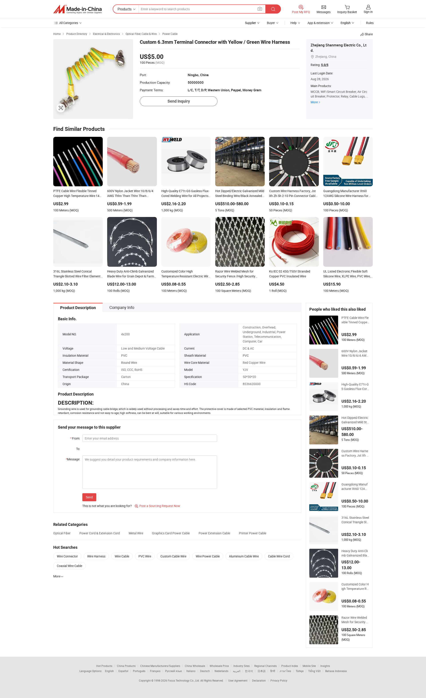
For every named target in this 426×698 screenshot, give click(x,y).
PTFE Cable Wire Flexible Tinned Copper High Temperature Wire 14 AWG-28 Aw (355, 320)
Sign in (368, 12)
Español (123, 671)
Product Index (289, 666)
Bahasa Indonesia (336, 671)
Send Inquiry (179, 101)
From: (75, 438)
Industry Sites (241, 666)
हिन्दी (272, 671)
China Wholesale (195, 666)
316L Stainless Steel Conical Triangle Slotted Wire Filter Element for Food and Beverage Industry (355, 519)
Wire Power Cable (208, 556)
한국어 (249, 671)
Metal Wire (136, 533)
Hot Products (104, 666)
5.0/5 (324, 65)
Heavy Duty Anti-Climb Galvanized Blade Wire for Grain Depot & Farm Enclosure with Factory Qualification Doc (355, 553)
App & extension (319, 23)
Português (139, 671)
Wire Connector (67, 556)
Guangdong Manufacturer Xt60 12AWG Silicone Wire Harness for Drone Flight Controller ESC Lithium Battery (355, 486)
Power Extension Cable (214, 533)
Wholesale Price (219, 666)
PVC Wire (144, 556)
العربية (236, 671)
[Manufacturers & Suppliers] (77, 9)
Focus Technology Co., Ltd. (184, 680)
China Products (126, 666)
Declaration (259, 680)
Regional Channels (265, 666)
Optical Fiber (62, 533)
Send (89, 497)
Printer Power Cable (252, 533)
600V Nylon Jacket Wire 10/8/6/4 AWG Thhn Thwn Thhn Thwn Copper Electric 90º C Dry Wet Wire (355, 353)
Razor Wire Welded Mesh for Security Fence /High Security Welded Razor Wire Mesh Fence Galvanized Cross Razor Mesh (355, 619)
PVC (124, 355)
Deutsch (205, 671)
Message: (73, 459)
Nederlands (221, 671)
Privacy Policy (278, 680)
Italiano (190, 671)
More (314, 102)
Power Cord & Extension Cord (99, 533)
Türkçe (300, 671)
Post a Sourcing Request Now (157, 506)
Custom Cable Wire (173, 556)
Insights (325, 666)
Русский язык (173, 671)
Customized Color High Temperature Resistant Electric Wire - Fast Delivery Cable (355, 586)
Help (293, 23)
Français (155, 671)
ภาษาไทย (285, 671)
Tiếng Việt (314, 671)
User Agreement (237, 680)
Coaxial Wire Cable (69, 566)
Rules (370, 23)
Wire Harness (96, 556)
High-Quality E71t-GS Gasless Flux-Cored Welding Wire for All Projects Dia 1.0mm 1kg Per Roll (355, 386)
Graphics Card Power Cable (171, 533)
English (109, 671)
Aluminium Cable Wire (244, 556)
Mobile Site (309, 666)
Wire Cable (122, 556)
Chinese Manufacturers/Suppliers (160, 666)
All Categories (68, 23)
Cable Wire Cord (279, 556)
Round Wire (129, 362)
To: (78, 449)
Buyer (271, 23)
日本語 (262, 671)
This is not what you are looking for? (107, 506)
